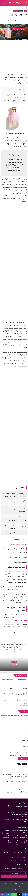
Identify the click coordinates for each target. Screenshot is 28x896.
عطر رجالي (15, 855)
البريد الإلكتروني (24, 740)
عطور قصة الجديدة (23, 860)
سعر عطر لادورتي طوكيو (17, 98)
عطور (22, 8)
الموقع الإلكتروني (24, 746)
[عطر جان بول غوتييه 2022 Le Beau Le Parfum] (21, 769)
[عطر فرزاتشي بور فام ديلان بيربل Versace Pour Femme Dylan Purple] (21, 695)
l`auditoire (17, 624)
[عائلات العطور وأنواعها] (5, 808)
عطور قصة (8, 857)
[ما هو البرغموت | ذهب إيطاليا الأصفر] (5, 821)
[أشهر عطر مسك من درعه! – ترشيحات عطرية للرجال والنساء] (23, 837)
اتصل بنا (9, 886)
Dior (14, 852)
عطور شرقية (20, 11)
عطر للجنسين (24, 857)
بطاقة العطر (20, 92)
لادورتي (13, 502)
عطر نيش (13, 857)
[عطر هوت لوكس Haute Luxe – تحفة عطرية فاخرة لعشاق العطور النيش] (5, 832)
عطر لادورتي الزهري (8, 624)
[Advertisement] (14, 57)
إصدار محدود (6, 852)
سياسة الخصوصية (14, 886)
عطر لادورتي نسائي (18, 626)
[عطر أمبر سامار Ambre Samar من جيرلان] (7, 682)
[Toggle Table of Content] (23, 89)
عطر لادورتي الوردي (24, 626)
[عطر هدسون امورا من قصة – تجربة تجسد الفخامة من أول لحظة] (14, 842)
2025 (21, 624)
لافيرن (12, 860)
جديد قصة (24, 855)
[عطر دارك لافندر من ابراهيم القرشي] (21, 784)
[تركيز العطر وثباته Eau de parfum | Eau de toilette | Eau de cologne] (5, 814)
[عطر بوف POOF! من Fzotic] (7, 784)
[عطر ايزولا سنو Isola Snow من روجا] (5, 842)
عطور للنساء (18, 8)
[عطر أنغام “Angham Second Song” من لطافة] (23, 842)
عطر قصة (11, 855)
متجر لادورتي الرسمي (20, 620)
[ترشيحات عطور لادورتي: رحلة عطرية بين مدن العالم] (14, 832)
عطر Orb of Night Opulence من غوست (14, 664)
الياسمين (20, 557)
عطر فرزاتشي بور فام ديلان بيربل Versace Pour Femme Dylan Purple (21, 702)
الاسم (26, 734)
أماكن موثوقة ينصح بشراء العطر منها (13, 100)
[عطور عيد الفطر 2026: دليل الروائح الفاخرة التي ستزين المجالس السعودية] (23, 832)
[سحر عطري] (14, 3)
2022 (25, 852)
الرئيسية (25, 8)
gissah (11, 852)
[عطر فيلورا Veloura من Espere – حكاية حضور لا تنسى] (5, 837)
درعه (20, 855)
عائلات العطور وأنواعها (17, 544)
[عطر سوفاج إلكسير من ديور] (7, 769)
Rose (21, 18)
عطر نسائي (12, 626)
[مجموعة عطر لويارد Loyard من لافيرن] (14, 837)
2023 (21, 852)
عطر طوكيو (13, 624)
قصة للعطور (17, 860)
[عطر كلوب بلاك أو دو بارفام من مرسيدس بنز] (7, 695)
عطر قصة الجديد (5, 855)
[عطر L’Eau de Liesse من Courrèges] (21, 682)
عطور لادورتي (8, 626)
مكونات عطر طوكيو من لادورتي (15, 95)
